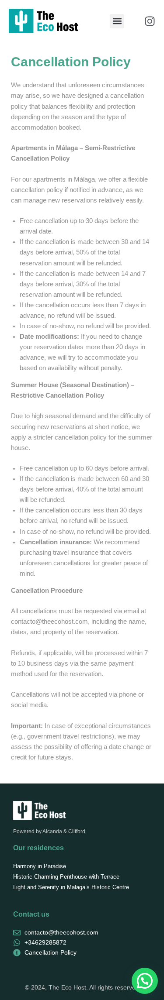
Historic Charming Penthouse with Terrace (66, 876)
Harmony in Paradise (39, 866)
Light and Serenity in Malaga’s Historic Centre (71, 887)
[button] (117, 21)
